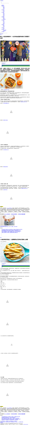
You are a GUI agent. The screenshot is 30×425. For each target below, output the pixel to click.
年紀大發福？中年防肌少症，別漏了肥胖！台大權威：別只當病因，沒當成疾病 (12, 229)
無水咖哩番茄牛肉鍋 (6, 89)
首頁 (0, 33)
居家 (3, 28)
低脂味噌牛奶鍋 (5, 189)
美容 (3, 26)
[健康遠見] (1, 0)
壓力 (3, 21)
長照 (3, 8)
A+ (2, 66)
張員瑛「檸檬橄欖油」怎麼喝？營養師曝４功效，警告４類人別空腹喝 (11, 231)
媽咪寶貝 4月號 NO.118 (24, 101)
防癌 (3, 10)
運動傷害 (4, 19)
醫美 (3, 25)
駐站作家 (3, 29)
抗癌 (3, 11)
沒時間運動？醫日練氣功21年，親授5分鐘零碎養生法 (9, 417)
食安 (3, 15)
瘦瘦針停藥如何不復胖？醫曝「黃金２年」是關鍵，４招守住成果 (10, 418)
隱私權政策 (1, 422)
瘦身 (3, 18)
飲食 (3, 13)
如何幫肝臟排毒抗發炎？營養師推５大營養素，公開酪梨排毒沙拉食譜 (11, 416)
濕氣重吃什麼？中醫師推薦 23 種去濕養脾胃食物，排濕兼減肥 (10, 419)
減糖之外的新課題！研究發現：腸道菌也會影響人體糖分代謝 (10, 232)
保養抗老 (3, 24)
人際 (3, 22)
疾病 (3, 6)
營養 (3, 14)
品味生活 (3, 27)
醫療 (3, 7)
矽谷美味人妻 (4, 263)
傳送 (2, 266)
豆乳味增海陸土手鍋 (5, 149)
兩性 (3, 20)
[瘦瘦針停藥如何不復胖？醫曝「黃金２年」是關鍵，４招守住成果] (15, 220)
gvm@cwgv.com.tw (25, 424)
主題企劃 (3, 31)
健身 (3, 17)
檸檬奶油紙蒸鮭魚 (5, 166)
